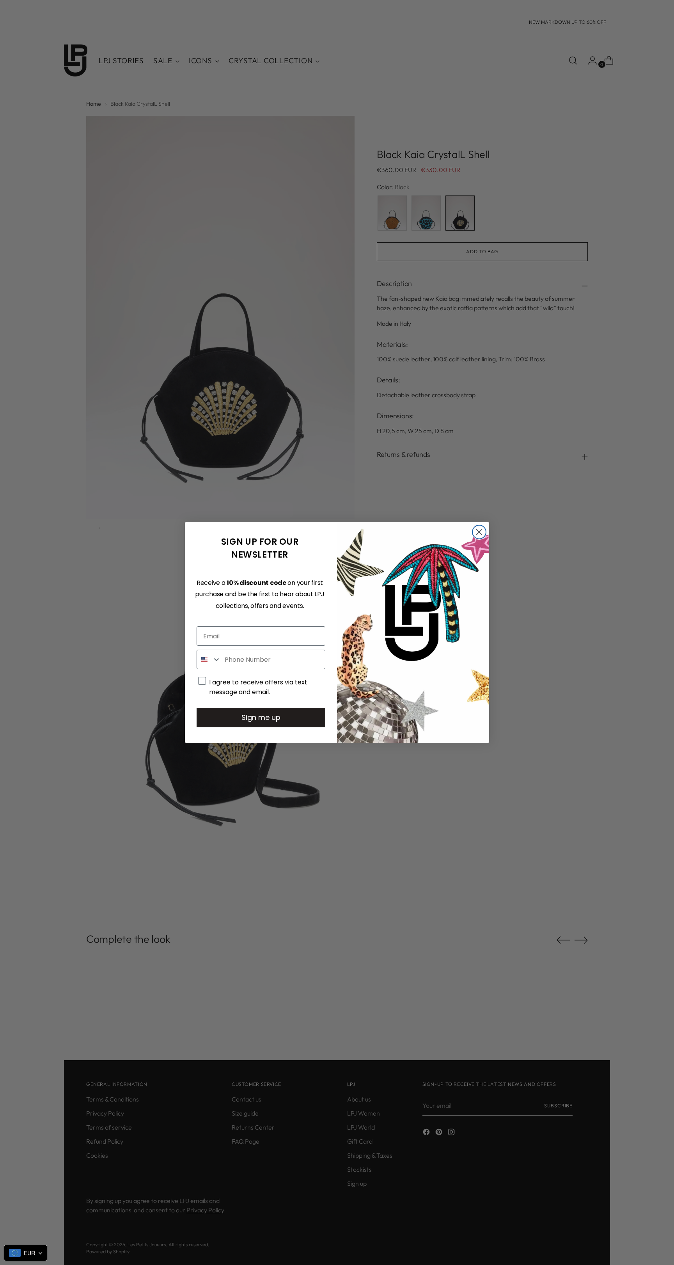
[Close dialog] (479, 532)
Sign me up (260, 717)
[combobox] (209, 659)
